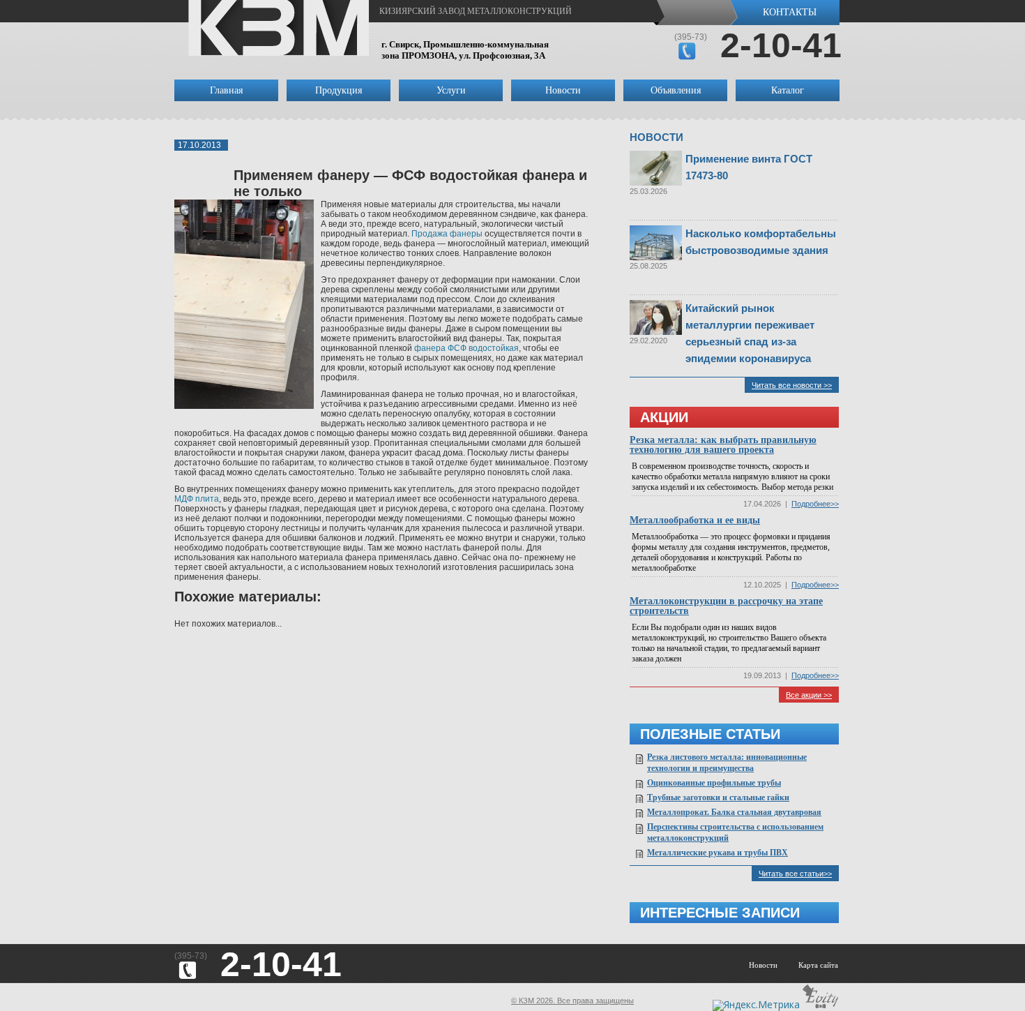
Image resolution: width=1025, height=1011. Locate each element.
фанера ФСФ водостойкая (466, 348)
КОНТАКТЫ (790, 12)
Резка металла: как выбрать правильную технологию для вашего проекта (723, 445)
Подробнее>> (815, 504)
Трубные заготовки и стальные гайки (718, 797)
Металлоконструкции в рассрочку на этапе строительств (726, 606)
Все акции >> (809, 695)
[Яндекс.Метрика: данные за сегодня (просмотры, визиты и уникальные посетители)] (756, 1005)
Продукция (338, 90)
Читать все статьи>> (795, 873)
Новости (563, 90)
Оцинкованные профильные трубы (714, 783)
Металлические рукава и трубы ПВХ (717, 853)
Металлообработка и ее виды (695, 520)
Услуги (451, 90)
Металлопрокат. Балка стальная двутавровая (734, 812)
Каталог (787, 90)
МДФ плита (196, 499)
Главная (226, 90)
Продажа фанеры (447, 234)
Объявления (676, 90)
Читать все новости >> (792, 385)
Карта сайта (818, 965)
